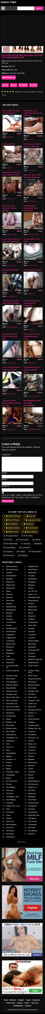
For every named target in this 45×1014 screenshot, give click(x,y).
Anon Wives (10, 679)
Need (12, 198)
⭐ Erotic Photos (11, 520)
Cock (32, 139)
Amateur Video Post (33, 671)
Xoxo (8, 809)
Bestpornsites (33, 566)
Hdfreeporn (10, 741)
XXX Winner (32, 831)
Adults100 (10, 662)
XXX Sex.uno (33, 784)
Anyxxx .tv (32, 753)
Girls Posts (10, 600)
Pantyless (14, 234)
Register (21, 1000)
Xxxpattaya (10, 775)
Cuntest (9, 616)
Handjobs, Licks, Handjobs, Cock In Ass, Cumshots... (33, 113)
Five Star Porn (11, 781)
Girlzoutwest (33, 622)
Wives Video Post (12, 697)
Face (14, 85)
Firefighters (36, 396)
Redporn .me (11, 722)
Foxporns (31, 731)
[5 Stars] (13, 91)
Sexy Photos (33, 569)
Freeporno (32, 747)
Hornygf (31, 628)
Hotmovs (9, 597)
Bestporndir (32, 607)
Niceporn (31, 765)
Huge (11, 137)
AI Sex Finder (33, 666)
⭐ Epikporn (27, 524)
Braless (8, 234)
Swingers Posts (12, 676)
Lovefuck (31, 638)
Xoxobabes (32, 824)
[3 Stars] (8, 91)
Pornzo (31, 716)
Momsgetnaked (10, 536)
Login (28, 1000)
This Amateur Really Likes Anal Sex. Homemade (32, 303)
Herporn (31, 756)
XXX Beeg (32, 818)
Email (5, 479)
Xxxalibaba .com (12, 797)
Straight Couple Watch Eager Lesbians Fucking (12, 403)
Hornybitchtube (10, 544)
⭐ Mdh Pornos (11, 532)
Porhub (9, 818)
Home (6, 1000)
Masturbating (10, 296)
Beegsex (31, 585)
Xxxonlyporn (33, 812)
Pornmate (10, 790)
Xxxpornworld (33, 803)
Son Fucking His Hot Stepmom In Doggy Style (32, 336)
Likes (37, 234)
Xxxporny (8, 551)
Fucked (33, 170)
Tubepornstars (33, 725)
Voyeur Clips (8, 2)
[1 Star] (3, 91)
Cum (28, 170)
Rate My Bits (11, 688)
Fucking (34, 362)
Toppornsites (35, 551)
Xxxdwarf (31, 772)
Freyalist (31, 576)
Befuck (30, 775)
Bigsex (8, 769)
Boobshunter (11, 610)
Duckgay (9, 619)
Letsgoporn (10, 635)
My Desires (32, 682)
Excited (12, 362)
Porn (16, 296)
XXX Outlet (26, 536)
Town (35, 265)
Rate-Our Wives (12, 685)
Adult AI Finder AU (35, 659)
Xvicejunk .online (12, 772)
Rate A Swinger (34, 685)
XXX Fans (10, 821)
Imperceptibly (31, 234)
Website (6, 486)
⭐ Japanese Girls (32, 520)
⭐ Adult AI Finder (12, 516)
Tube (8, 656)
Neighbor (38, 429)
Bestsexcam (32, 762)
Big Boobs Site (33, 815)
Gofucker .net (33, 738)
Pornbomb (32, 734)
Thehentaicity (22, 540)
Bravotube (10, 725)
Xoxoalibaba (9, 547)
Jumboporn (24, 547)
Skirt (34, 294)
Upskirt (19, 1003)
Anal (6, 85)
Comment (7, 455)
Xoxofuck (31, 809)
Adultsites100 (33, 662)
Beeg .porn (32, 744)
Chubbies (9, 265)
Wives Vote (32, 697)
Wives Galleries (12, 700)
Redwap (31, 722)
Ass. (28, 139)
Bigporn (9, 756)
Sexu (8, 750)
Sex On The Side (12, 707)
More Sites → (22, 842)
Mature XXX (10, 644)
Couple (8, 429)
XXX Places (32, 821)
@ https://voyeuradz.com (29, 1010)
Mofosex (9, 594)
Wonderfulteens (12, 569)
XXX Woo (9, 793)
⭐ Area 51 (30, 516)
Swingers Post (11, 691)
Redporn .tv (32, 787)
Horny (14, 393)
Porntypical (32, 806)
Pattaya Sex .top (34, 728)
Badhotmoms (11, 607)
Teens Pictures (33, 719)
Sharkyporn (10, 653)
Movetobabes (11, 824)
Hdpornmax (10, 585)
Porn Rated (10, 731)
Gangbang (34, 201)
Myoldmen (10, 713)
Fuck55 (21, 551)
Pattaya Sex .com (12, 806)
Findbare (31, 619)
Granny (9, 625)
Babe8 (38, 544)
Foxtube (9, 572)
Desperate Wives (34, 679)
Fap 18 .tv (10, 747)
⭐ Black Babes (29, 532)
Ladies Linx (32, 703)
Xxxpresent (10, 837)
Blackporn (32, 797)
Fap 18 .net (32, 591)
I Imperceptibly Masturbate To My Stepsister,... (31, 208)
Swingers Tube (33, 700)
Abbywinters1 (33, 600)
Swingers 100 (33, 691)
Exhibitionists (9, 77)
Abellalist (9, 579)
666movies (10, 582)
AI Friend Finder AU (12, 666)
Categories (36, 1000)
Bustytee (9, 613)
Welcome (13, 1000)
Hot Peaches (11, 631)
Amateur (29, 329)
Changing (15, 327)
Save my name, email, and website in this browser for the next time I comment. (22, 496)
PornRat (7, 540)
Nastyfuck (32, 647)
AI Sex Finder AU (12, 671)
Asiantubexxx (11, 734)
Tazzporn (31, 653)
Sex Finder (32, 688)
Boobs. (8, 198)
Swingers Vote (11, 694)
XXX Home (32, 800)
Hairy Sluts (32, 625)
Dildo (7, 137)
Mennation (32, 644)
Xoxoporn (32, 750)
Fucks (14, 265)
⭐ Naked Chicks (12, 528)
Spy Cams (35, 1003)
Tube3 (30, 769)
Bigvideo (31, 759)
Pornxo (9, 784)
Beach (27, 1003)
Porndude (32, 582)
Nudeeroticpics (11, 566)
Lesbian (8, 168)
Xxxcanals (10, 812)
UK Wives (32, 694)
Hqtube (31, 778)
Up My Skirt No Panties (33, 270)
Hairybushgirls (11, 628)
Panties (29, 294)
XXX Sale (31, 790)
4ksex (8, 591)
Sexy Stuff (32, 707)
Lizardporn (32, 635)
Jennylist (31, 631)
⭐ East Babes (11, 524)
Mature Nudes (33, 641)
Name (5, 473)
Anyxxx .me (32, 594)
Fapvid (8, 765)
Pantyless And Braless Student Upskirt (10, 208)
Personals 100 (33, 650)
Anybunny (32, 793)
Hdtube (31, 741)
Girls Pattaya (11, 800)
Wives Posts (32, 676)
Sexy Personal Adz (13, 710)
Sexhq (8, 719)
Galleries (28, 1006)
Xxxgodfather (11, 753)
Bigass (8, 778)
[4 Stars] (11, 91)
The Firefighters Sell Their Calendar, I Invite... (32, 370)
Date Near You (11, 703)
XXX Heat (32, 828)
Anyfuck (31, 604)
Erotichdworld (11, 576)
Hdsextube (32, 572)
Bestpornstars (11, 728)
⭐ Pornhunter (30, 528)
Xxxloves (31, 834)
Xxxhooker (10, 834)
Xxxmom (25, 544)
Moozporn (10, 647)
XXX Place (10, 831)
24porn (31, 588)
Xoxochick (10, 828)
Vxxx (8, 744)
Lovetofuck (10, 641)
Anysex (9, 762)
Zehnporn (32, 656)
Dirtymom (32, 616)
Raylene (24, 85)
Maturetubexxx (33, 781)
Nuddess (9, 650)
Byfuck (30, 613)
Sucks (34, 85)
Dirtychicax (8, 555)
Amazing (8, 327)
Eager (13, 429)
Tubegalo (23, 555)
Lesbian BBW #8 (9, 144)
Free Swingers (11, 682)
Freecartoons (11, 622)
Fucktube (9, 803)
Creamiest (30, 265)
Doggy (29, 362)
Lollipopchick (11, 638)
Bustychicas (32, 610)
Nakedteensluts (34, 597)
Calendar (30, 396)
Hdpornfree (10, 588)
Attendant (9, 393)
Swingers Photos (34, 710)
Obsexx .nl (32, 713)
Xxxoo (8, 815)
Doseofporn (32, 579)
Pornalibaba (10, 787)
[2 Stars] (5, 91)
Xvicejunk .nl (11, 759)
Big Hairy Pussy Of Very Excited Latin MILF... (10, 336)
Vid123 (36, 540)
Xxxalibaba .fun (12, 738)
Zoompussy (10, 659)
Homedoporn (11, 716)
